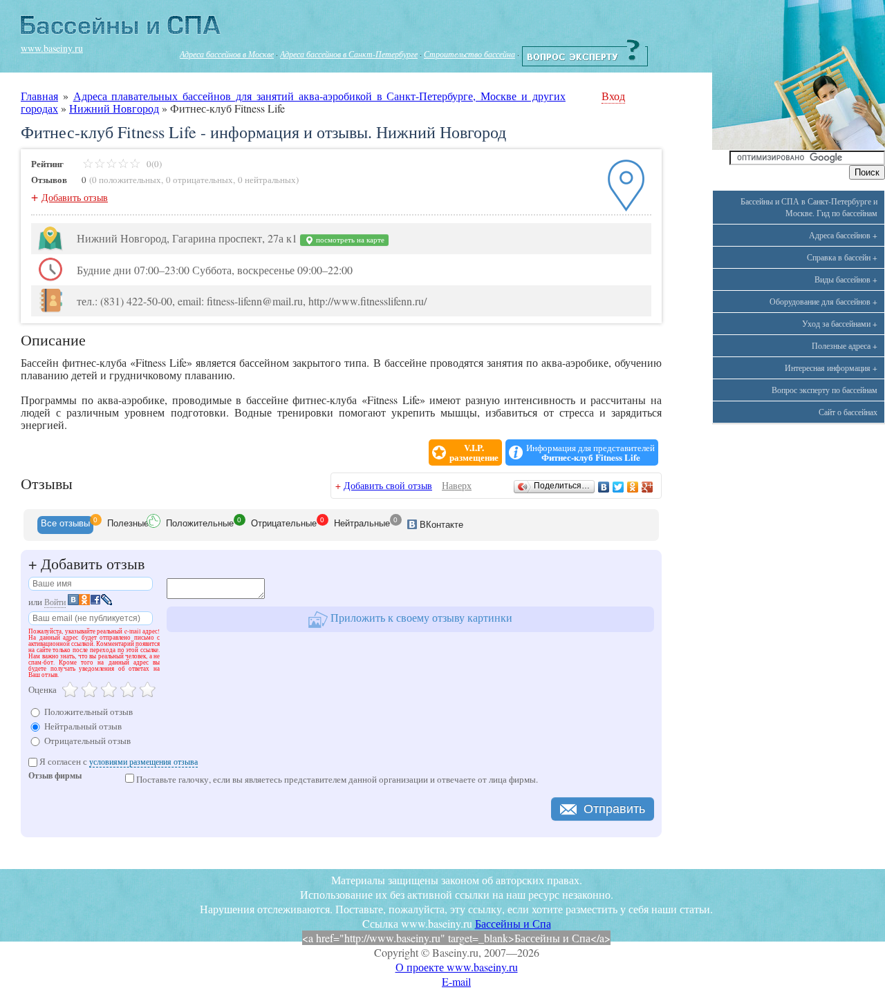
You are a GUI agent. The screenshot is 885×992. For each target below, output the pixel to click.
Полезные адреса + (844, 345)
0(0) (153, 164)
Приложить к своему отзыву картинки (420, 617)
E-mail (456, 981)
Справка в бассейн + (842, 257)
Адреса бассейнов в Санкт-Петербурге (349, 53)
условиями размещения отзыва (143, 761)
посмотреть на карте (349, 240)
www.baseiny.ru (52, 48)
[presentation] (65, 525)
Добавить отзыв (74, 197)
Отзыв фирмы (55, 776)
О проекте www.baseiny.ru (456, 967)
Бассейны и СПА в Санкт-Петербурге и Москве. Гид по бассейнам (808, 206)
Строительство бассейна (469, 53)
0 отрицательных (199, 179)
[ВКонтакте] (604, 487)
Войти (55, 601)
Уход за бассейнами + (839, 323)
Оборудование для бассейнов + (823, 301)
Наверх (457, 485)
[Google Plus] (647, 487)
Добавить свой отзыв (388, 485)
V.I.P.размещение (474, 452)
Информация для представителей (590, 452)
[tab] (65, 525)
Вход (613, 95)
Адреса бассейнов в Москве (227, 53)
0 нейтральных (267, 179)
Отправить (614, 809)
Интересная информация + (831, 367)
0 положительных (126, 179)
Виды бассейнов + (845, 279)
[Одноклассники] (633, 487)
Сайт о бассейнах (848, 411)
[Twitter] (618, 487)
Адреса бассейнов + (843, 234)
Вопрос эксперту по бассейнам (824, 389)
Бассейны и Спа (513, 923)
